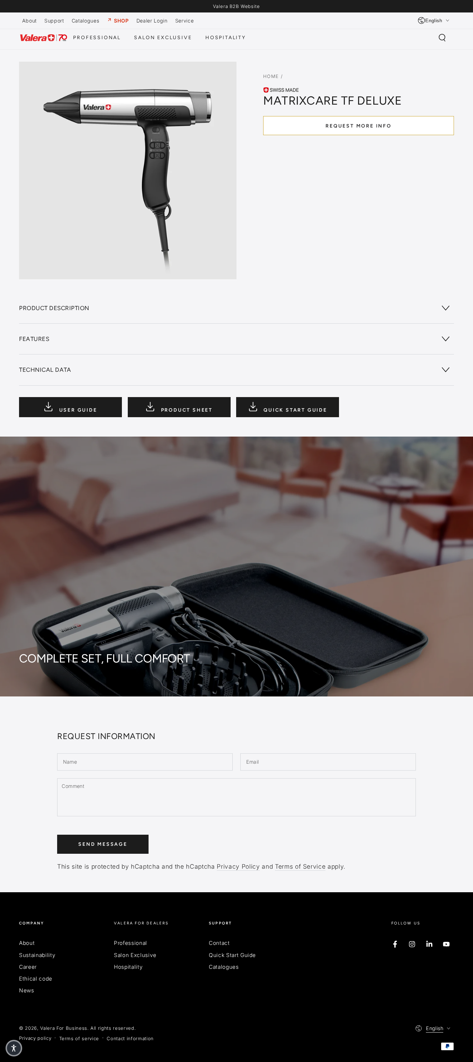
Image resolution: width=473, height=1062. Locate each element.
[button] (442, 37)
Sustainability (37, 955)
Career (28, 967)
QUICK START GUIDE (294, 410)
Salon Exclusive (135, 955)
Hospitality (128, 967)
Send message (102, 844)
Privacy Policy (238, 866)
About (27, 943)
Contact (219, 943)
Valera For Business (63, 1028)
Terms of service (79, 1038)
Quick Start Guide (232, 955)
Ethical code (35, 978)
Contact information (130, 1038)
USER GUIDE (77, 410)
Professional (130, 943)
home (271, 76)
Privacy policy (35, 1038)
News (26, 990)
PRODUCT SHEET (186, 410)
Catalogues (224, 967)
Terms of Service (300, 866)
